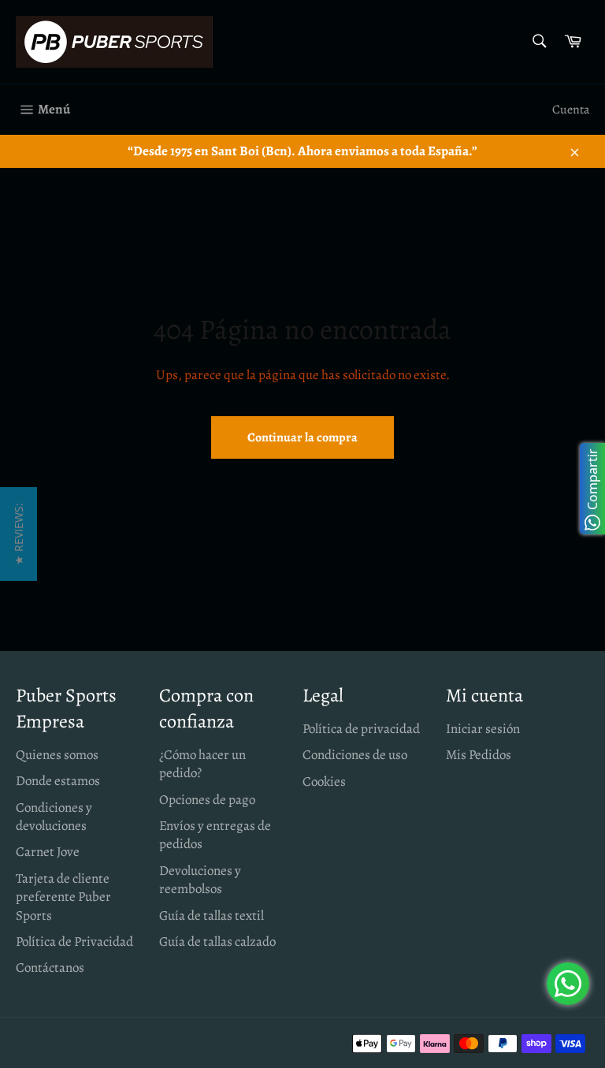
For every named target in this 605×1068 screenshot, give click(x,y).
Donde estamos (58, 781)
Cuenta (570, 109)
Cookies (324, 781)
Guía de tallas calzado (217, 941)
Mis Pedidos (478, 755)
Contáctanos (50, 967)
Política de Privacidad (74, 941)
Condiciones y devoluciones (54, 816)
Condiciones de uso (354, 755)
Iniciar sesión (483, 729)
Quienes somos (57, 755)
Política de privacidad (361, 729)
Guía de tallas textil (211, 915)
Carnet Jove (48, 852)
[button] (18, 534)
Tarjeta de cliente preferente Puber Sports (63, 897)
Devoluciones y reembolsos (200, 879)
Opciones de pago (207, 800)
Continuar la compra (302, 437)
